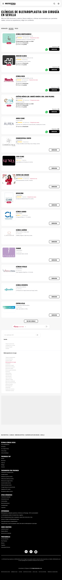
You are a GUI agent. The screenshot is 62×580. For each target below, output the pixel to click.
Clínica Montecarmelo (23, 34)
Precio (16, 28)
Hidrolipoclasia (9, 374)
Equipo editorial (4, 531)
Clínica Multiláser (5, 452)
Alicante (3, 466)
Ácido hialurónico (9, 359)
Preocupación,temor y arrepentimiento (9, 521)
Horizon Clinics (21, 56)
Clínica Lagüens (21, 230)
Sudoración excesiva (10, 389)
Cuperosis (3, 507)
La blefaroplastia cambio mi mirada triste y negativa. (12, 515)
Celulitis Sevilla (4, 474)
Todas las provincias (10, 343)
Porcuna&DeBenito (5, 444)
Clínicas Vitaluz (21, 267)
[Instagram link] (26, 552)
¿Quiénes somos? (5, 529)
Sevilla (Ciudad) (9, 347)
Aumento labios (9, 360)
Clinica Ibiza (3, 450)
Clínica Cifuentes (22, 285)
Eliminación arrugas (10, 365)
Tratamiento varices (10, 390)
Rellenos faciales (9, 384)
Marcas (2, 543)
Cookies (20, 571)
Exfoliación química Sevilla (6, 476)
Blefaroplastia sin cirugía (11, 362)
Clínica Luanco (21, 211)
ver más (31, 36)
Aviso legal (35, 571)
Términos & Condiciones (53, 571)
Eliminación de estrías (10, 366)
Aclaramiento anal (5, 499)
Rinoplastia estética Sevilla (7, 491)
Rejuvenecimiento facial (11, 382)
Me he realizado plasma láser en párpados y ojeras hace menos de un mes (16, 517)
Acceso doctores (4, 538)
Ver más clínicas (31, 321)
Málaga (2, 464)
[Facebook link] (31, 552)
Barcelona (3, 460)
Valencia (3, 462)
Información (4, 28)
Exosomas (8, 371)
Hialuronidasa (8, 373)
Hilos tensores (8, 376)
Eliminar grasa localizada (11, 370)
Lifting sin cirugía (9, 379)
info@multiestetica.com (37, 568)
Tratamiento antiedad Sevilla (7, 472)
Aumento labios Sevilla (6, 482)
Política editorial (42, 571)
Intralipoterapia (4, 505)
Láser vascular (9, 377)
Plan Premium (4, 540)
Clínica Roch (20, 76)
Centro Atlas (20, 303)
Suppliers (3, 545)
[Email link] (35, 551)
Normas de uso (14, 571)
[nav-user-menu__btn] (58, 4)
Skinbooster (8, 387)
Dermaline (3, 446)
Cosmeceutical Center (23, 138)
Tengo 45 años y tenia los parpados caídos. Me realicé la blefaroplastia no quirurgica (19, 523)
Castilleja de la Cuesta (10, 345)
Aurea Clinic (20, 118)
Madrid (2, 458)
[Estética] (10, 4)
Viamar (18, 248)
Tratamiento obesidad (5, 496)
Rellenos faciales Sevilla (6, 485)
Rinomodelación (9, 385)
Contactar (54, 49)
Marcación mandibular (10, 381)
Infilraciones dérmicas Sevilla (7, 478)
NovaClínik (19, 193)
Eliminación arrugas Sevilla (7, 480)
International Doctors (5, 547)
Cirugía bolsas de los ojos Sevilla (8, 487)
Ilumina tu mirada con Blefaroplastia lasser (10, 519)
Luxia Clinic (20, 156)
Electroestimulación (5, 503)
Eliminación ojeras (9, 368)
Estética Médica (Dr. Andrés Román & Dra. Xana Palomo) (35, 96)
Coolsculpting (4, 501)
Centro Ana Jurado (22, 175)
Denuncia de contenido (6, 533)
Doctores (11, 28)
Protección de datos (5, 571)
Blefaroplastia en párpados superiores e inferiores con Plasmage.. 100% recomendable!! (19, 513)
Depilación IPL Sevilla (5, 489)
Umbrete (7, 348)
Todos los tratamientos (10, 357)
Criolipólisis (8, 363)
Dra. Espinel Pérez (5, 448)
